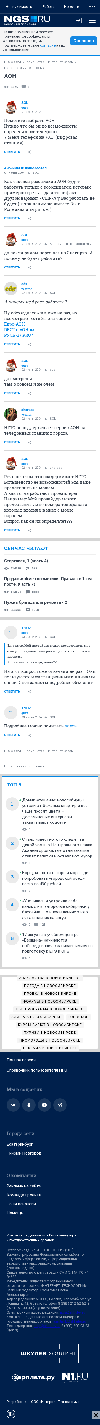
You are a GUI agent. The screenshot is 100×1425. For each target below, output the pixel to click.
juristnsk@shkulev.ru (69, 1321)
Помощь (15, 1212)
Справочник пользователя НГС (37, 1070)
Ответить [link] (12, 152)
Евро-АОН (14, 324)
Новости (71, 6)
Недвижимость (19, 6)
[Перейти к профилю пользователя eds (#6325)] (11, 288)
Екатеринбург (20, 1144)
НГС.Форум (12, 62)
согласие (48, 45)
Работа (49, 6)
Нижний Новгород (24, 1153)
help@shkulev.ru (47, 1326)
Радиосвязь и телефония (24, 68)
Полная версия (21, 1059)
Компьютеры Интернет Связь (50, 62)
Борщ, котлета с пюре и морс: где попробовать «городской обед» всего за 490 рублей (55, 878)
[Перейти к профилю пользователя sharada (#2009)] (11, 414)
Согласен (83, 40)
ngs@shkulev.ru (72, 1312)
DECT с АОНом (19, 329)
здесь (71, 726)
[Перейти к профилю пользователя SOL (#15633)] (11, 107)
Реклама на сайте (24, 1186)
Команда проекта (24, 1194)
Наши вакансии (21, 1203)
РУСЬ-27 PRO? (18, 335)
